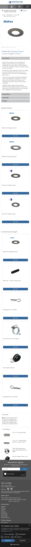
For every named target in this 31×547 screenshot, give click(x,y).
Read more (10, 531)
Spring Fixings (9, 15)
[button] (15, 544)
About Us (3, 507)
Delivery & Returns (5, 517)
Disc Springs (16, 15)
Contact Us (3, 509)
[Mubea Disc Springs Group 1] (15, 32)
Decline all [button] (23, 540)
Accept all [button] (8, 540)
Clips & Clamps (4, 522)
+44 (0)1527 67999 (12, 11)
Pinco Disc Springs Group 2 (10, 422)
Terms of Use (4, 513)
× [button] (29, 525)
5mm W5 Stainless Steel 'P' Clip (19, 456)
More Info (15, 136)
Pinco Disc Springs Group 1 (10, 419)
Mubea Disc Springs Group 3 (10, 423)
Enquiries (3, 506)
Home (3, 15)
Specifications (6, 94)
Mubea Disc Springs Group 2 (10, 420)
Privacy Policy (4, 516)
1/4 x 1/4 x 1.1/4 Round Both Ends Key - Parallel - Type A (19, 441)
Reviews (4, 101)
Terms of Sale (4, 514)
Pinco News (3, 512)
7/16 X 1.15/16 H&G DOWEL (19, 432)
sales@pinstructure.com (9, 486)
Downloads (5, 97)
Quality (2, 510)
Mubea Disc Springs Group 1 (10, 16)
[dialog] (15, 535)
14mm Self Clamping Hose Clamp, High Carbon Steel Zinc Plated (19, 450)
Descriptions (5, 58)
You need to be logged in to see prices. (11, 53)
